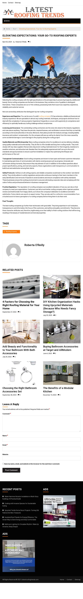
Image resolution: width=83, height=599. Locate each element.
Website (5, 454)
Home (4, 3)
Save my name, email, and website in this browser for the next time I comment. (32, 464)
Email (5, 445)
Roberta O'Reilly (21, 42)
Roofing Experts (11, 231)
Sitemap (18, 3)
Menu (7, 21)
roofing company (44, 116)
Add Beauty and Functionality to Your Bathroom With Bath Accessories (19, 350)
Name (5, 436)
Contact (10, 3)
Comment (6, 414)
